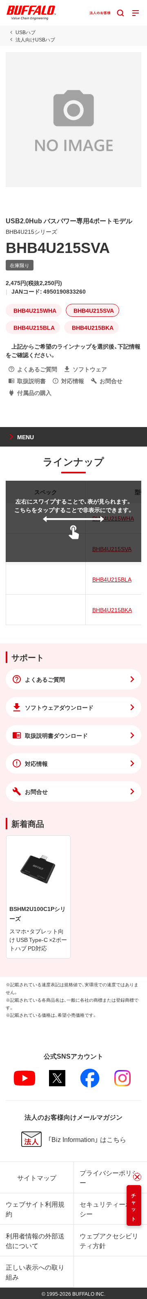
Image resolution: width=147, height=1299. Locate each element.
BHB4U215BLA (111, 579)
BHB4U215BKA (112, 610)
